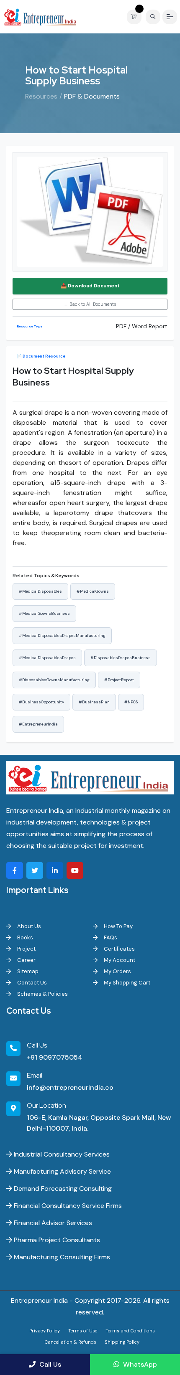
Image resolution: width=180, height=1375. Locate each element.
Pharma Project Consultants (56, 1239)
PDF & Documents (92, 96)
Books (24, 937)
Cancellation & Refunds (70, 1342)
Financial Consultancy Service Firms (67, 1205)
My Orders (117, 971)
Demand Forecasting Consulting (62, 1188)
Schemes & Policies (42, 993)
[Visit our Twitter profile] (34, 870)
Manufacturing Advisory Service (61, 1171)
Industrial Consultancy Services (61, 1154)
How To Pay (118, 926)
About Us (28, 926)
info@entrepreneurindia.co (70, 1087)
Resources (41, 96)
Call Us (49, 1364)
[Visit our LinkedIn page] (54, 870)
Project (26, 948)
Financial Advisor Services (52, 1222)
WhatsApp (139, 1364)
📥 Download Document (90, 286)
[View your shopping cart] (136, 17)
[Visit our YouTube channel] (75, 870)
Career (26, 960)
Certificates (119, 948)
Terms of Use (82, 1331)
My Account (119, 960)
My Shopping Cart (126, 982)
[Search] (153, 17)
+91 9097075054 (54, 1057)
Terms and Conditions (130, 1331)
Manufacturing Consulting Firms (61, 1257)
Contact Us (31, 982)
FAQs (110, 937)
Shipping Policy (122, 1342)
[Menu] (169, 17)
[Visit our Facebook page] (14, 870)
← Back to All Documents (90, 304)
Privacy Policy (44, 1331)
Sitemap (27, 971)
